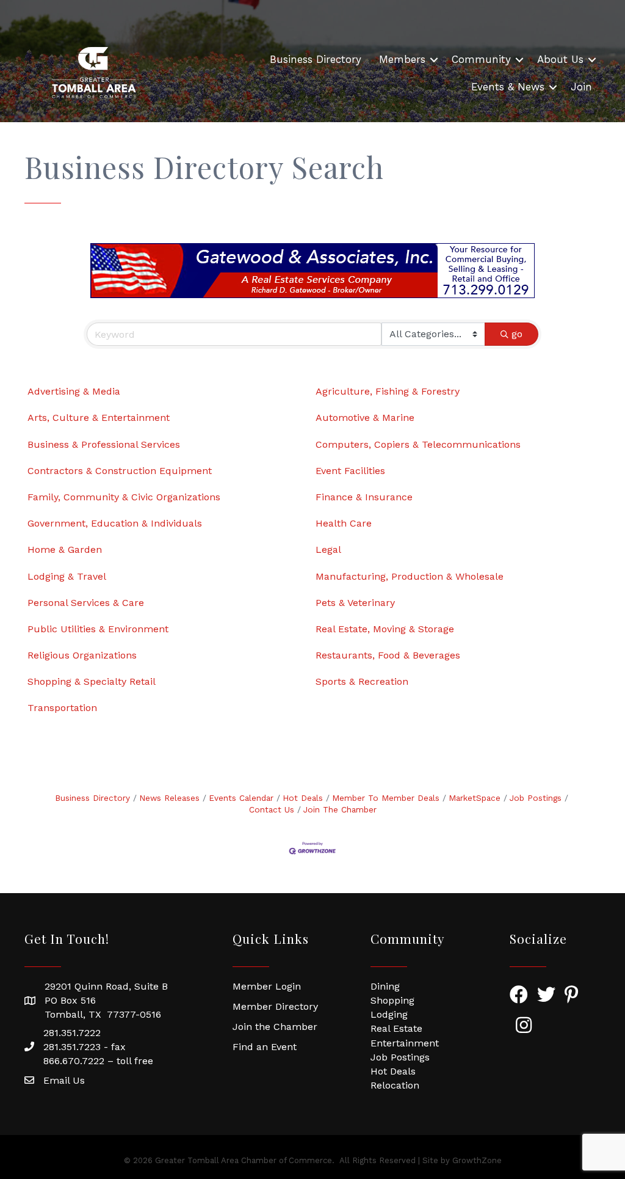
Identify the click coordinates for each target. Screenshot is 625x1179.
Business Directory (315, 59)
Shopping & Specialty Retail (91, 681)
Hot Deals (303, 798)
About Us (560, 59)
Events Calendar (241, 798)
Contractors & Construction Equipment (119, 470)
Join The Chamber (340, 809)
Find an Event (265, 1047)
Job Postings (536, 798)
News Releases (169, 798)
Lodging (389, 1014)
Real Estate (396, 1028)
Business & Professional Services (103, 444)
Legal (328, 549)
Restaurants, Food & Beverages (388, 655)
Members (402, 59)
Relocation (394, 1085)
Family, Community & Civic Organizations (123, 497)
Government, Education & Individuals (114, 523)
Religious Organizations (82, 655)
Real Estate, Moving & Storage (385, 629)
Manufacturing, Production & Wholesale (410, 576)
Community (481, 59)
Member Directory (275, 1006)
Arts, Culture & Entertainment (98, 417)
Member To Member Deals (385, 798)
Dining (385, 986)
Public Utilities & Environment (97, 629)
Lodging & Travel (66, 576)
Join (581, 87)
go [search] (516, 334)
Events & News (507, 87)
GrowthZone (477, 1160)
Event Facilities (350, 470)
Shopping (392, 1000)
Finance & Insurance (364, 497)
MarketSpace (474, 798)
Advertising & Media (73, 391)
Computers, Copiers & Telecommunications (418, 444)
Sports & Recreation (362, 681)
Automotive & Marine (365, 417)
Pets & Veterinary (355, 602)
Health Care (344, 523)
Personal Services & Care (85, 602)
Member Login (267, 986)
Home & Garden (64, 549)
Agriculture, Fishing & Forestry (388, 391)
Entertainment (404, 1043)
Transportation (62, 708)
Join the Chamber (275, 1026)
